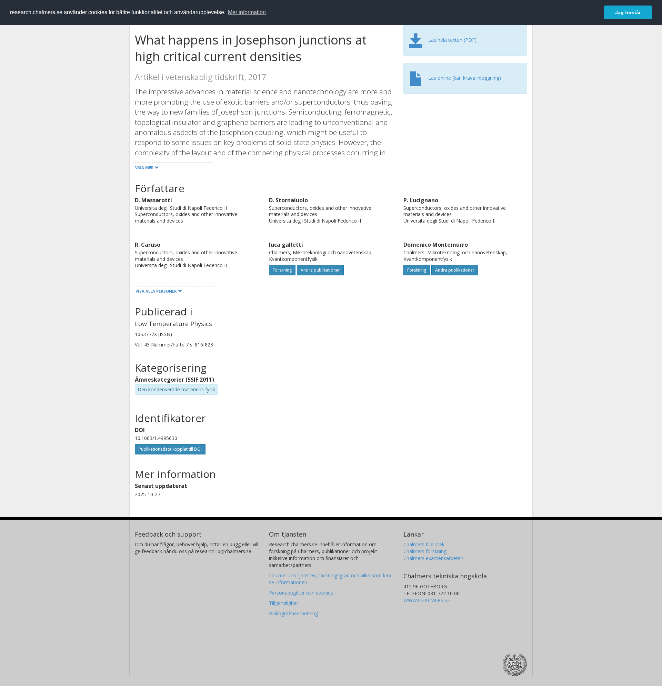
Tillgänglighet (283, 603)
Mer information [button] (247, 12)
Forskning (282, 270)
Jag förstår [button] (628, 12)
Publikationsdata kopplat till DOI (170, 449)
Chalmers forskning (425, 551)
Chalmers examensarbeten (433, 558)
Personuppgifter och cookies (301, 592)
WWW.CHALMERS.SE (426, 600)
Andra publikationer (320, 270)
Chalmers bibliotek (423, 544)
